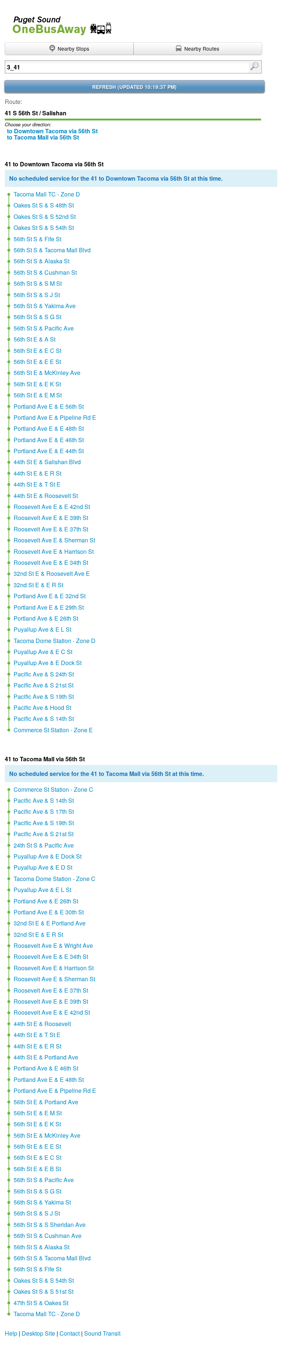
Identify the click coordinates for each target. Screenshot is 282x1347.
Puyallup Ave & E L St (42, 629)
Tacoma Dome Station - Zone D (54, 640)
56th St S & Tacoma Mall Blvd (52, 250)
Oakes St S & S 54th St (44, 227)
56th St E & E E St (37, 361)
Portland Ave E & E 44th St (49, 451)
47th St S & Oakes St (41, 1303)
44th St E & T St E (37, 484)
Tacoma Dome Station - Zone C (54, 878)
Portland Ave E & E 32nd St (50, 596)
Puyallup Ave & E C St (43, 651)
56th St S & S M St (38, 283)
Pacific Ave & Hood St (42, 707)
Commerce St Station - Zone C (53, 789)
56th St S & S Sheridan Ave (50, 1224)
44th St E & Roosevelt (42, 1023)
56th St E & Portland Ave (46, 1102)
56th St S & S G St (37, 317)
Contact (69, 1333)
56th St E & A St (34, 339)
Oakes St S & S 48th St (44, 205)
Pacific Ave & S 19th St (44, 696)
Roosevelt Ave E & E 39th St (51, 517)
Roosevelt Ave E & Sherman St (54, 540)
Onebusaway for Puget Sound (59, 22)
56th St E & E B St (37, 1168)
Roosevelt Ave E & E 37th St (51, 529)
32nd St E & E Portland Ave (50, 923)
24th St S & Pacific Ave (44, 845)
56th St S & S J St (37, 294)
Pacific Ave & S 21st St (43, 685)
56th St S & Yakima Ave (45, 305)
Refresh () (134, 86)
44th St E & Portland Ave (46, 1057)
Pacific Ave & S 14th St (44, 718)
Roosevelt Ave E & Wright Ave (53, 945)
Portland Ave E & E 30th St (49, 912)
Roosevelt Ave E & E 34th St (51, 562)
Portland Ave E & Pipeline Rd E (55, 417)
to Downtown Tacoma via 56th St (52, 131)
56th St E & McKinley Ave (47, 372)
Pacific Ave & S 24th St (44, 674)
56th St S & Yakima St (42, 1202)
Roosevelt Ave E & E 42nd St (52, 506)
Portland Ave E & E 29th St (49, 607)
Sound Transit (102, 1333)
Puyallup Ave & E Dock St (48, 662)
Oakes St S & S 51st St (43, 1291)
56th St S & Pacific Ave (44, 328)
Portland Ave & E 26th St (46, 618)
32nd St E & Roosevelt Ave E (52, 573)
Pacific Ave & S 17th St (44, 811)
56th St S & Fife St (37, 239)
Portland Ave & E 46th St (46, 1068)
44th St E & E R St (37, 473)
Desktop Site (38, 1333)
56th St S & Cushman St (45, 272)
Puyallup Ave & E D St (43, 867)
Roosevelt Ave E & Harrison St (54, 551)
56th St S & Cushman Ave (48, 1235)
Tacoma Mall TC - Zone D (47, 194)
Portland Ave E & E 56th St (49, 406)
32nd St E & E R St (38, 585)
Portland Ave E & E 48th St (49, 428)
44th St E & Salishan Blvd (47, 462)
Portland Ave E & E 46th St (49, 440)
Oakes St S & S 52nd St (45, 216)
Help (11, 1333)
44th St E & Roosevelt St (46, 495)
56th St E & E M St (38, 395)
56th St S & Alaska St (41, 261)
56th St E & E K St (37, 384)
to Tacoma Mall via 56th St (43, 137)
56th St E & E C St (37, 350)
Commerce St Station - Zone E (53, 730)
